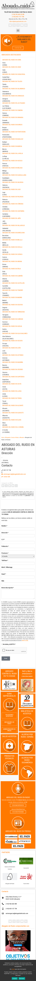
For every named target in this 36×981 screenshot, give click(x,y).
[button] (18, 31)
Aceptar (15, 978)
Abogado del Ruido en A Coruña (13, 427)
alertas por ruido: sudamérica (27, 760)
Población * (5, 546)
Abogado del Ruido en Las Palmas (13, 103)
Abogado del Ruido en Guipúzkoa (13, 377)
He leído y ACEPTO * (9, 644)
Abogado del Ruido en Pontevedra (14, 132)
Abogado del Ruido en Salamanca (13, 89)
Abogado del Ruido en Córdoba (12, 204)
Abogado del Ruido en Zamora (12, 110)
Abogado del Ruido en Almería (12, 276)
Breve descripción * (8, 588)
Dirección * (5, 533)
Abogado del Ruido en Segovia (12, 305)
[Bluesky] (10, 25)
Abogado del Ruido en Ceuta (11, 384)
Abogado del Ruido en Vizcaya (12, 341)
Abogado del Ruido (9, 883)
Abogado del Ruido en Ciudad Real (13, 74)
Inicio (3, 437)
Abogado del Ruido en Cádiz (11, 67)
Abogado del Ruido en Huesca (12, 161)
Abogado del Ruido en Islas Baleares (14, 333)
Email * (4, 574)
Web (3, 581)
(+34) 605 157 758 (18, 16)
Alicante (22, 437)
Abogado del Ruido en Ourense (12, 319)
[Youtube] (22, 25)
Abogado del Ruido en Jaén (11, 218)
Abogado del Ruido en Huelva (12, 326)
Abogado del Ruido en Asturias (12, 355)
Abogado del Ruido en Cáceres (12, 369)
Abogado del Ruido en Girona (12, 261)
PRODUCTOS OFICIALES (9, 757)
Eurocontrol (26, 868)
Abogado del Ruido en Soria (11, 60)
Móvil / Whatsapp (7, 567)
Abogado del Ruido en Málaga (12, 168)
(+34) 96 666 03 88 (18, 14)
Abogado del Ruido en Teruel (12, 398)
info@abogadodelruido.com (18, 21)
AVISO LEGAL (25, 640)
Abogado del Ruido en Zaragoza (13, 96)
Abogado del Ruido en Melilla (12, 240)
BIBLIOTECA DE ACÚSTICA (27, 712)
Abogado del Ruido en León (11, 348)
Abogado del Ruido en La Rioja (12, 153)
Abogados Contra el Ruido (12, 437)
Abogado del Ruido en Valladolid (13, 225)
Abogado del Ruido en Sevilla (12, 247)
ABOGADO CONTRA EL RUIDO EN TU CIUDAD (9, 673)
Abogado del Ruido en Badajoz (12, 139)
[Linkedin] (26, 25)
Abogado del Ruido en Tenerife (12, 290)
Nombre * (4, 526)
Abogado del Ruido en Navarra (12, 362)
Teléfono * (5, 560)
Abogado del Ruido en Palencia (12, 197)
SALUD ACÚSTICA (9, 736)
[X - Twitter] (14, 25)
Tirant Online (26, 883)
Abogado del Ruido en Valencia (12, 182)
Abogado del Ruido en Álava (11, 420)
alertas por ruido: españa (27, 735)
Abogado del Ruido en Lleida (11, 391)
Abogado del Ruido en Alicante (12, 405)
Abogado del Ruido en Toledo (12, 81)
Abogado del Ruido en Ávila (11, 269)
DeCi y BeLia (27, 673)
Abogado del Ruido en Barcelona (13, 233)
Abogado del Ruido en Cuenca (12, 254)
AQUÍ (13, 969)
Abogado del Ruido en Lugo (11, 189)
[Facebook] (18, 25)
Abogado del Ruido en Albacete (13, 413)
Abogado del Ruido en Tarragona (13, 312)
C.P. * (3, 539)
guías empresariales (9, 695)
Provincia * (5, 553)
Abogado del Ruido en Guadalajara (14, 175)
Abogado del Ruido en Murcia (12, 146)
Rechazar (21, 978)
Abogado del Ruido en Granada (12, 117)
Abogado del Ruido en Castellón (13, 283)
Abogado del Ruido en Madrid (12, 297)
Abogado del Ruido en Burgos (12, 125)
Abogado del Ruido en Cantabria (13, 211)
